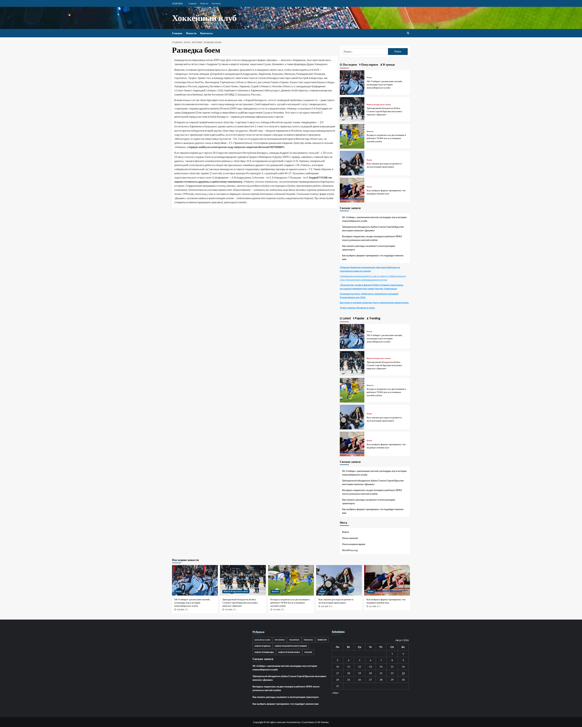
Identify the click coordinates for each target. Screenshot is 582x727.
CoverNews (308, 722)
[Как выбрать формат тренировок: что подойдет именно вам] (352, 189)
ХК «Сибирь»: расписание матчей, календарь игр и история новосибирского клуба (384, 84)
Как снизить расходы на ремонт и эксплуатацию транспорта (384, 165)
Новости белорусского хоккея (379, 105)
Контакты (216, 3)
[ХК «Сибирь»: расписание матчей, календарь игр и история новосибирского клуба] (352, 82)
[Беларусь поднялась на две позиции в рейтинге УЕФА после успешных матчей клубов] (352, 135)
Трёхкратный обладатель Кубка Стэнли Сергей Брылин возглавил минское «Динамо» (384, 111)
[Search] (408, 33)
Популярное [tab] (369, 64)
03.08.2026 (180, 609)
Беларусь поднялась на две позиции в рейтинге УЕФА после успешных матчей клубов (386, 138)
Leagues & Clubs (262, 640)
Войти (345, 532)
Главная (192, 3)
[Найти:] (365, 51)
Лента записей (350, 538)
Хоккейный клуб (204, 18)
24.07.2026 (228, 609)
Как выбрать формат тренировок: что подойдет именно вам (386, 192)
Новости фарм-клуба (289, 652)
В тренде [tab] (388, 64)
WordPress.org (350, 550)
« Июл (335, 692)
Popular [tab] (359, 318)
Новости (204, 3)
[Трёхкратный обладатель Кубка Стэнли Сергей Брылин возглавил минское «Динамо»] (352, 109)
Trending (308, 640)
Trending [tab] (374, 318)
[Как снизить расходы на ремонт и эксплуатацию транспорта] (352, 162)
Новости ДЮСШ (262, 646)
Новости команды (264, 652)
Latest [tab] (346, 318)
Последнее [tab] (349, 64)
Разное (369, 77)
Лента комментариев (353, 544)
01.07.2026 (372, 606)
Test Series (279, 640)
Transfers (294, 640)
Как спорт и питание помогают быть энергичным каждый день (374, 302)
